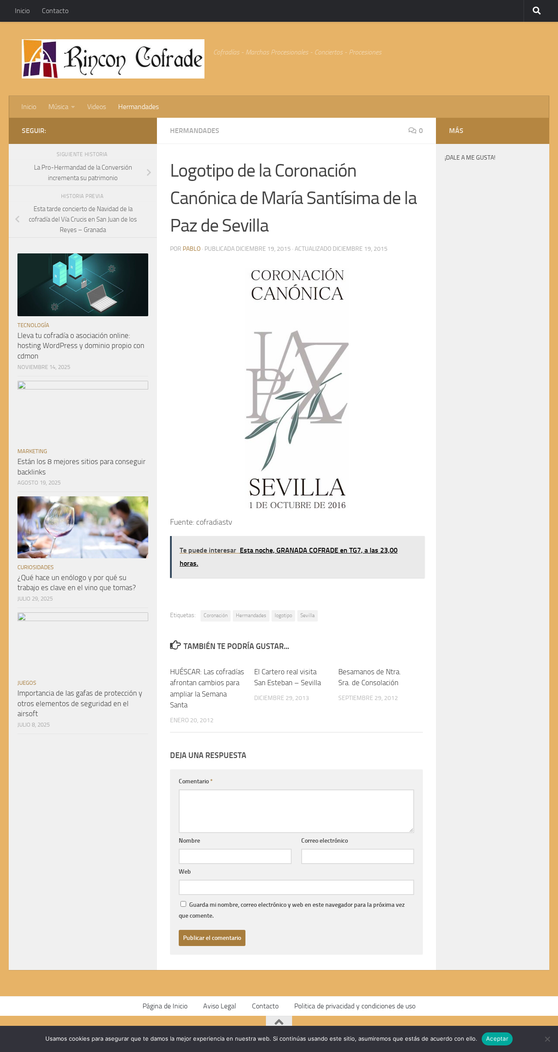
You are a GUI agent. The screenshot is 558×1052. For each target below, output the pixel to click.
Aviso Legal (219, 1006)
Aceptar (497, 1038)
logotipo (283, 615)
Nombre (189, 840)
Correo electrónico (324, 840)
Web (185, 871)
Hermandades (138, 106)
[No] (547, 1039)
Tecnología (33, 325)
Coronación (216, 615)
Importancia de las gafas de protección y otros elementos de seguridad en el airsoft (79, 703)
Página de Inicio (165, 1006)
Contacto (55, 11)
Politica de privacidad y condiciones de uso (354, 1006)
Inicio (22, 11)
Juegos (26, 683)
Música (58, 106)
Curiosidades (35, 567)
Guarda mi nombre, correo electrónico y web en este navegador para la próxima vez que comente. (292, 910)
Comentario (196, 781)
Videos (96, 106)
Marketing (32, 451)
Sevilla (307, 615)
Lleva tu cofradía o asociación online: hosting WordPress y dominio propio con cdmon (80, 345)
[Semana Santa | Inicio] (113, 59)
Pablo (192, 249)
